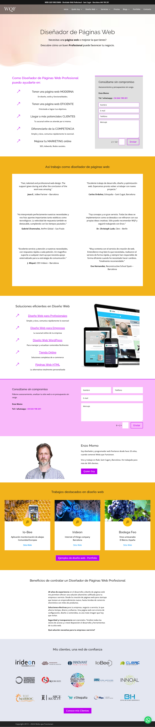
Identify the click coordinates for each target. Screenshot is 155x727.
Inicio (66, 9)
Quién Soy (75, 9)
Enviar (133, 141)
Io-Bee (27, 532)
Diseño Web (90, 9)
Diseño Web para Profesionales (47, 315)
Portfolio (136, 9)
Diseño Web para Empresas (47, 328)
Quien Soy (89, 471)
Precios (117, 9)
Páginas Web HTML (47, 364)
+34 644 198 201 (120, 98)
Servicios (104, 9)
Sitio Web (27, 545)
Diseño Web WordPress (47, 340)
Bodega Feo (127, 532)
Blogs (125, 9)
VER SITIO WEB (43, 200)
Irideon (77, 532)
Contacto (147, 9)
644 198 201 (104, 2)
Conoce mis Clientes (77, 710)
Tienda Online (47, 352)
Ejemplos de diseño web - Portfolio (77, 558)
